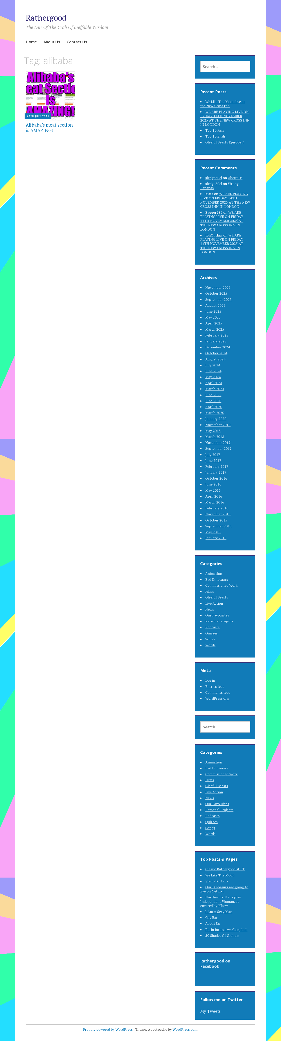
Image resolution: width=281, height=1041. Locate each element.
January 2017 (215, 472)
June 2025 (213, 311)
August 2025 (215, 305)
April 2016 (213, 496)
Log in (210, 680)
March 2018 (214, 436)
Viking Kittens (216, 881)
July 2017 (212, 454)
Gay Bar (211, 917)
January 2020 (215, 418)
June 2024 (213, 371)
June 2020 (213, 400)
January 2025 (215, 341)
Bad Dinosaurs (216, 579)
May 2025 (213, 317)
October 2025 (216, 293)
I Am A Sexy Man (218, 911)
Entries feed (214, 686)
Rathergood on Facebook (215, 963)
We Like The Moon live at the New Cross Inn (222, 103)
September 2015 (218, 526)
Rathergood (46, 18)
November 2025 (218, 287)
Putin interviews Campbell (226, 929)
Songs (210, 639)
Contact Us (77, 41)
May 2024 (213, 376)
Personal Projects (219, 621)
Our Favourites (217, 615)
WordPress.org (217, 698)
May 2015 (213, 532)
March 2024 (214, 388)
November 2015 (218, 514)
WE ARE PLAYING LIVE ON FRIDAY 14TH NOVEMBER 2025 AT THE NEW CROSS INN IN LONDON (225, 118)
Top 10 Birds (215, 136)
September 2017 (218, 448)
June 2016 (213, 484)
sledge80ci (213, 177)
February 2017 (216, 466)
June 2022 (213, 394)
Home (31, 41)
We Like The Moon (219, 875)
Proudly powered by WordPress (108, 1029)
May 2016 (213, 490)
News (209, 609)
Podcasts (212, 627)
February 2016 (216, 508)
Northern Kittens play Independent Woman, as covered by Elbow (220, 901)
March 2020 (214, 412)
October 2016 (216, 478)
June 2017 (213, 460)
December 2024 (217, 347)
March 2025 (214, 329)
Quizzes (211, 633)
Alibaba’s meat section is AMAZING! (49, 127)
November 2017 (218, 442)
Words (210, 645)
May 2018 (213, 430)
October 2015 (216, 520)
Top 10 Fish (214, 130)
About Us (51, 41)
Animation (213, 573)
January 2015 (215, 538)
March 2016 (214, 502)
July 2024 (212, 365)
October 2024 (216, 353)
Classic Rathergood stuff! (225, 869)
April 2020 (213, 406)
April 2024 (213, 382)
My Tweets (210, 1011)
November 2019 (218, 424)
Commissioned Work (221, 585)
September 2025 (218, 299)
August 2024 (215, 359)
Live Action (214, 603)
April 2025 (213, 323)
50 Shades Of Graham (222, 935)
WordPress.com (185, 1029)
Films (209, 591)
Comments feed (217, 692)
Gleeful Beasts (216, 597)
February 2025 (216, 335)
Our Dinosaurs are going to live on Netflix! (224, 889)
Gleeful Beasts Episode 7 (224, 142)
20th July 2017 (38, 116)
